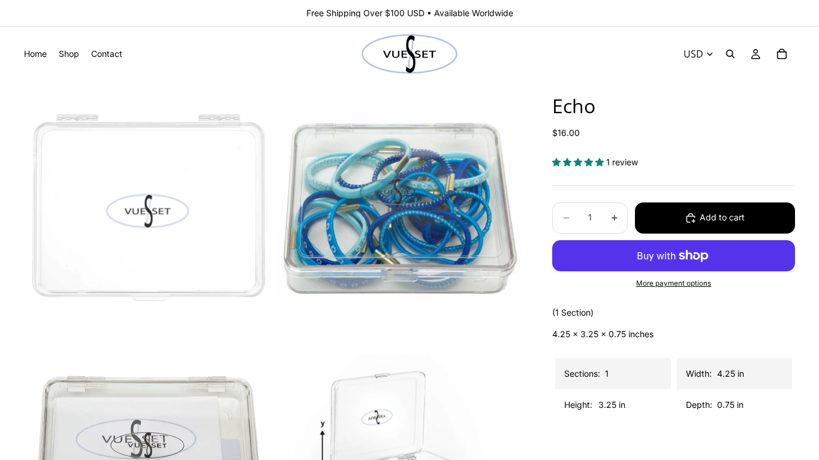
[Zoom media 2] (399, 205)
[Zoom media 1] (148, 205)
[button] (579, 162)
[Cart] (782, 54)
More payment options (673, 283)
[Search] (730, 54)
